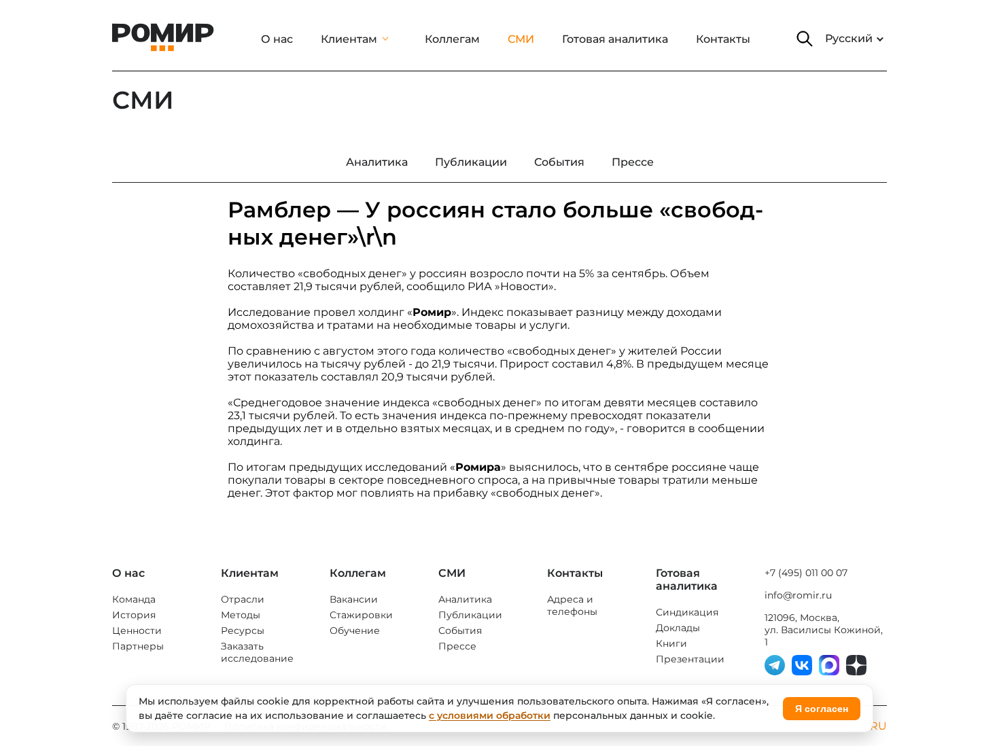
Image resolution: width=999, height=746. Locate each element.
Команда (134, 599)
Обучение (355, 630)
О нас (277, 39)
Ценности (137, 630)
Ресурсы (242, 630)
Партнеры (138, 646)
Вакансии (354, 599)
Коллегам (452, 39)
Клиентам (349, 39)
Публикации (470, 615)
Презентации (690, 659)
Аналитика (465, 599)
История (134, 615)
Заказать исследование (257, 652)
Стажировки (361, 615)
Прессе (457, 646)
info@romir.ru (798, 595)
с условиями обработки (489, 715)
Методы (240, 615)
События (460, 630)
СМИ (521, 39)
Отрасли (242, 599)
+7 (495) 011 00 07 (806, 573)
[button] (805, 39)
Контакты (723, 39)
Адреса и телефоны (572, 605)
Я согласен (821, 708)
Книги (671, 643)
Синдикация (687, 612)
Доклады (678, 628)
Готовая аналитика (615, 39)
